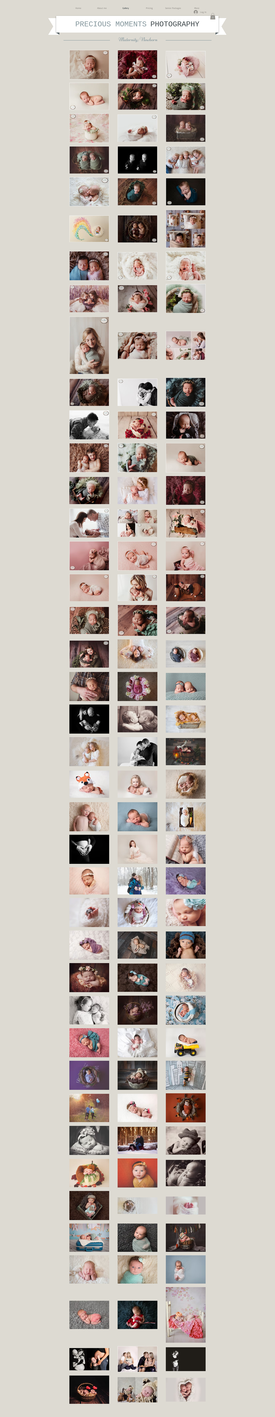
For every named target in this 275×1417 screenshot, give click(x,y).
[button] (212, 16)
